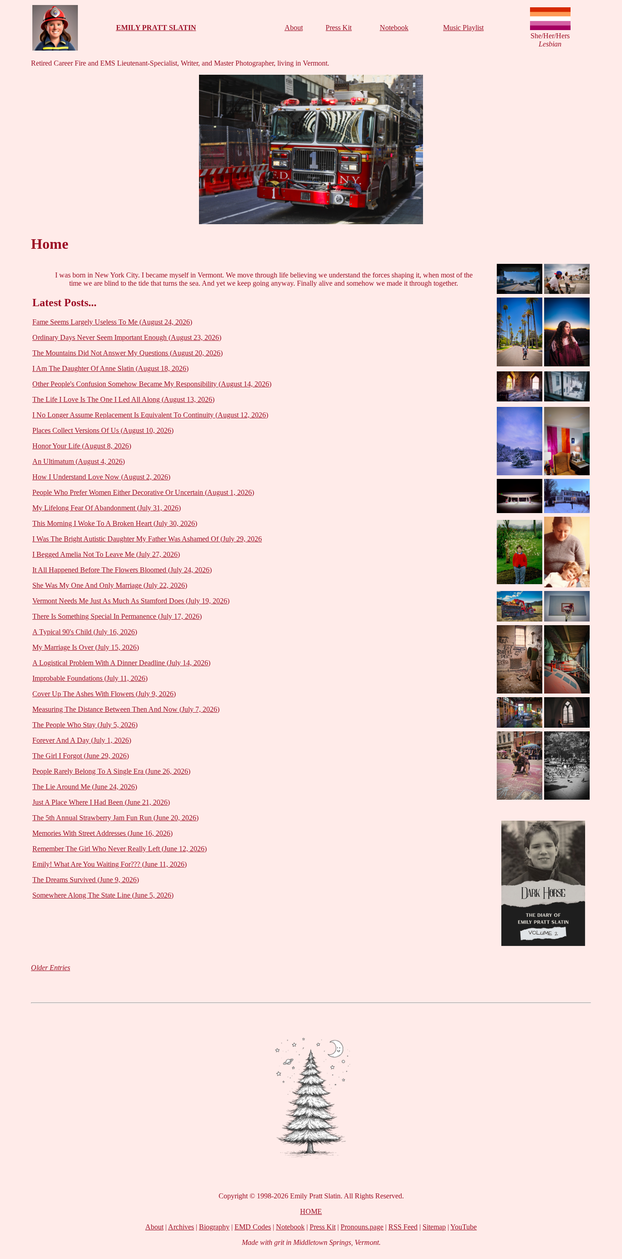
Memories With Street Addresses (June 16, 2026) (102, 833)
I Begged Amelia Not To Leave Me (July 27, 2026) (106, 554)
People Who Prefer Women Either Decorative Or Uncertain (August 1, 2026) (143, 492)
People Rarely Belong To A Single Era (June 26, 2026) (111, 771)
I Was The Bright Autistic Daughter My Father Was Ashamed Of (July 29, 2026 (147, 539)
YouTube (463, 1227)
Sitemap (434, 1227)
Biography (214, 1227)
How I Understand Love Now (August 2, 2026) (101, 477)
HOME (311, 1211)
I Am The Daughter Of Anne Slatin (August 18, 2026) (110, 368)
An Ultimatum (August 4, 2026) (78, 461)
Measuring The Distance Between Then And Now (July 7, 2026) (125, 709)
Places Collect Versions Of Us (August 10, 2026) (102, 430)
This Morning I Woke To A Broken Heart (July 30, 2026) (114, 523)
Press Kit (339, 27)
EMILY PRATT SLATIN (156, 27)
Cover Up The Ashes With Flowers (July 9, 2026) (104, 694)
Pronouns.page (362, 1227)
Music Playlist (463, 27)
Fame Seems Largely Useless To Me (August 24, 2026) (112, 322)
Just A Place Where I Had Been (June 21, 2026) (101, 802)
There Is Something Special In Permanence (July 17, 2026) (117, 616)
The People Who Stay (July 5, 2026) (85, 725)
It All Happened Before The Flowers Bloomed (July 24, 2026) (122, 570)
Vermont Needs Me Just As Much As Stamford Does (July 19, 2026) (130, 601)
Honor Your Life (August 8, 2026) (81, 446)
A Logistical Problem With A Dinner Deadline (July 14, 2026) (121, 663)
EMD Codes (253, 1227)
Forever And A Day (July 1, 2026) (81, 740)
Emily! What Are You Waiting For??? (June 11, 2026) (109, 864)
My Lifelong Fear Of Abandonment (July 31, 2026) (106, 508)
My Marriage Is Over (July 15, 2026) (85, 647)
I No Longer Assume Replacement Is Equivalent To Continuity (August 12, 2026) (150, 415)
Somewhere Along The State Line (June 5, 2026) (102, 895)
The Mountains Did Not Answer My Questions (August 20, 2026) (127, 353)
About (294, 27)
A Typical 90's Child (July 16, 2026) (84, 632)
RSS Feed (403, 1227)
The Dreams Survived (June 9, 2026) (85, 880)
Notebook (394, 27)
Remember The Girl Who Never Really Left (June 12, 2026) (119, 849)
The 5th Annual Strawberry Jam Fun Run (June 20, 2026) (115, 818)
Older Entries (50, 967)
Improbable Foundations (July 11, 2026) (90, 678)
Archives (181, 1227)
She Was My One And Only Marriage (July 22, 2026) (109, 585)
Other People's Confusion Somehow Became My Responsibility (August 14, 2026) (151, 384)
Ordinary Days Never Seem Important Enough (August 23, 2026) (126, 337)
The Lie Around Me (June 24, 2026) (84, 787)
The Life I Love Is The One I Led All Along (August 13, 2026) (123, 399)
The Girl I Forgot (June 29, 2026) (80, 756)
